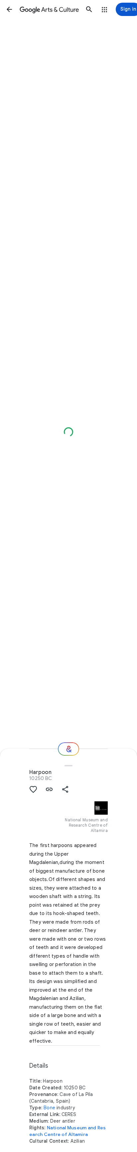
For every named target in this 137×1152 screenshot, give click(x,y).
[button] (9, 9)
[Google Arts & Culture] (49, 9)
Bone (49, 1108)
